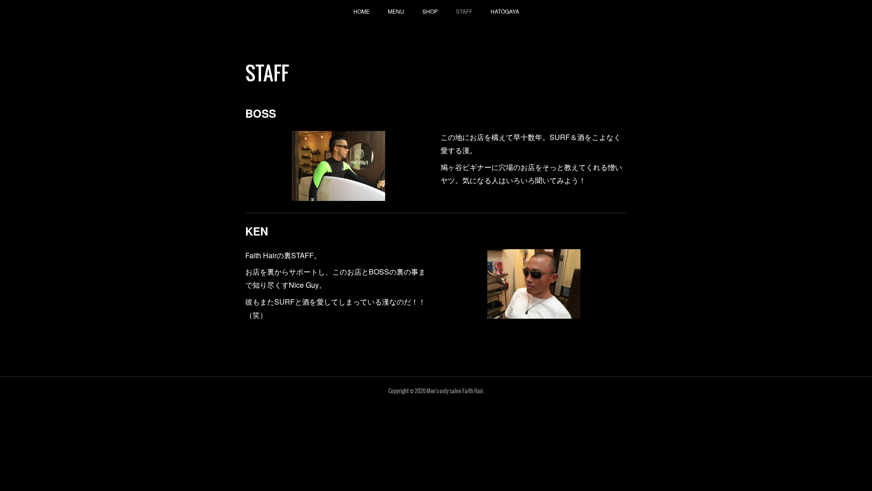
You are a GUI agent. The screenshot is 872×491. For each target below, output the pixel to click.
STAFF (464, 11)
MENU (396, 11)
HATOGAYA (504, 11)
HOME (361, 11)
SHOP (430, 11)
